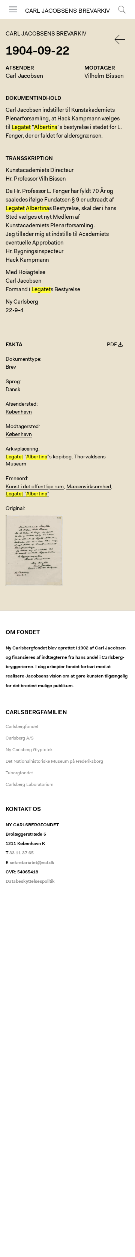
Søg (117, 18)
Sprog (13, 382)
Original (15, 508)
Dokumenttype (23, 359)
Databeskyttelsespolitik (30, 881)
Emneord (16, 479)
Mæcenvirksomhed (88, 487)
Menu (10, 18)
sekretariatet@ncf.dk (32, 863)
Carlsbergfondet (22, 727)
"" (27, 494)
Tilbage (120, 39)
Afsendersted (21, 404)
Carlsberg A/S (20, 738)
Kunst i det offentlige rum (35, 487)
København (19, 412)
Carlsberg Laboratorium (29, 785)
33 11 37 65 (21, 853)
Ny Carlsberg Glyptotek (29, 750)
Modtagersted (22, 427)
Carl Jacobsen (24, 76)
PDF (112, 345)
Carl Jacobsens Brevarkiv (67, 11)
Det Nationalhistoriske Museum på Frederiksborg (54, 761)
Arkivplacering (22, 449)
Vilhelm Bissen (104, 76)
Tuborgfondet (19, 773)
